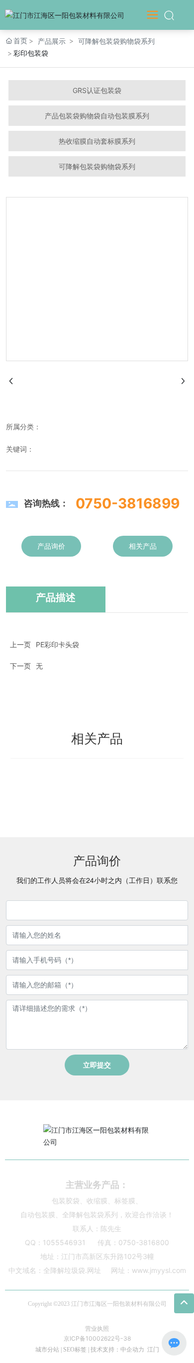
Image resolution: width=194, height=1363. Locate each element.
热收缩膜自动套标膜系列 (97, 141)
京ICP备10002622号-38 (97, 1338)
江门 (153, 1349)
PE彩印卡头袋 (57, 644)
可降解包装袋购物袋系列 (116, 41)
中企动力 (132, 1349)
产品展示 (52, 41)
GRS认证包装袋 (97, 90)
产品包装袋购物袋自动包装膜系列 (97, 115)
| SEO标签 (73, 1349)
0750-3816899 (128, 503)
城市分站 (47, 1349)
